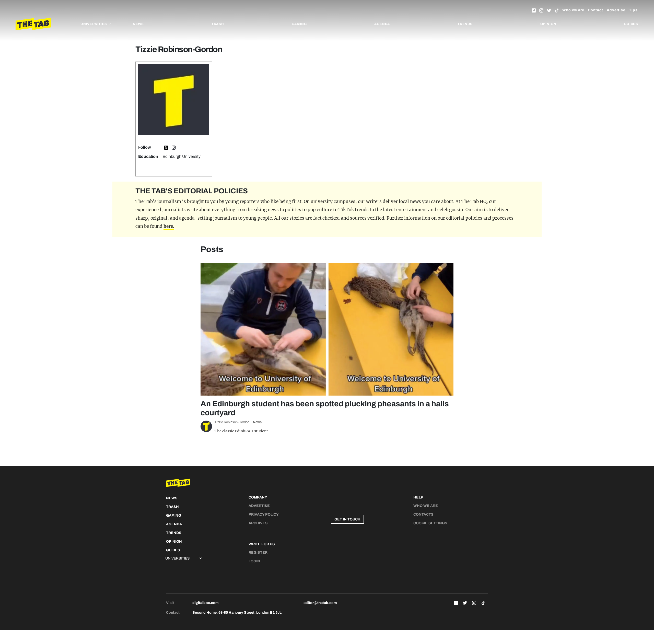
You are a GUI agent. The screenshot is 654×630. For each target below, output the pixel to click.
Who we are (573, 10)
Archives (258, 523)
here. (169, 226)
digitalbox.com (205, 603)
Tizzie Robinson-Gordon (232, 422)
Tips (633, 10)
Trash (218, 24)
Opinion (548, 24)
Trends (465, 24)
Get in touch (347, 519)
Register (258, 552)
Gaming (299, 24)
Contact (595, 10)
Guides (631, 24)
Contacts (423, 514)
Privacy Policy (264, 514)
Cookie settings (430, 523)
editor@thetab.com (320, 603)
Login (254, 561)
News (138, 24)
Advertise (616, 10)
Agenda (382, 24)
